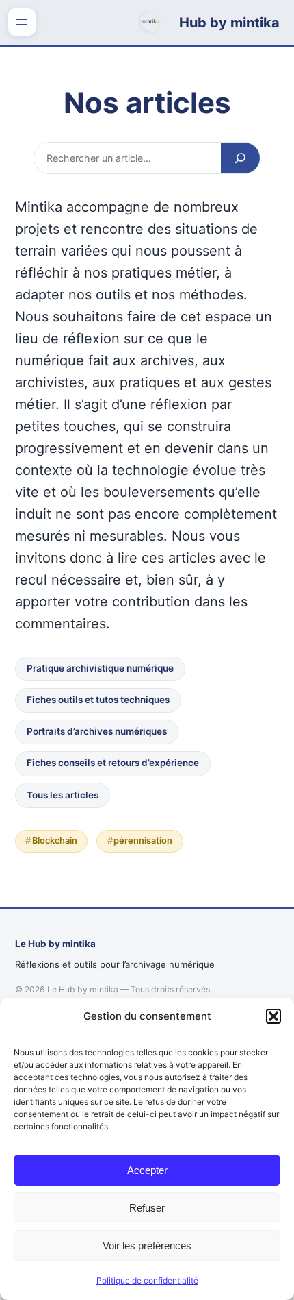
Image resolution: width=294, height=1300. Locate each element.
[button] (273, 1016)
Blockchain (54, 840)
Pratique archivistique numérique (100, 668)
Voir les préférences (147, 1245)
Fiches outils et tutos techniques (98, 699)
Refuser (147, 1208)
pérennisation (142, 840)
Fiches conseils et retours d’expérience (113, 762)
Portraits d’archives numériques (97, 731)
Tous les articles (62, 794)
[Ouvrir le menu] (22, 22)
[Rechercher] (240, 158)
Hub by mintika (229, 22)
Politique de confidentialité (147, 1280)
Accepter (147, 1170)
